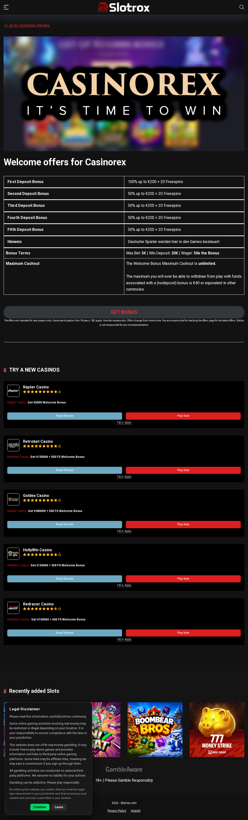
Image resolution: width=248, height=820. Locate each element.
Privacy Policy (117, 810)
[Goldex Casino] (13, 504)
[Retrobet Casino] (13, 450)
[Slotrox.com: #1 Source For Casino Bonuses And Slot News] (124, 7)
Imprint (135, 810)
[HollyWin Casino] (13, 558)
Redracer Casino (38, 604)
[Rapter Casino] (13, 395)
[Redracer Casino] (13, 612)
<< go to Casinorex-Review (27, 25)
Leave (59, 807)
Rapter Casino (36, 387)
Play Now (183, 416)
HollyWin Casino (37, 550)
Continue (40, 807)
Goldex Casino (36, 495)
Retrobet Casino (38, 441)
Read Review (64, 416)
